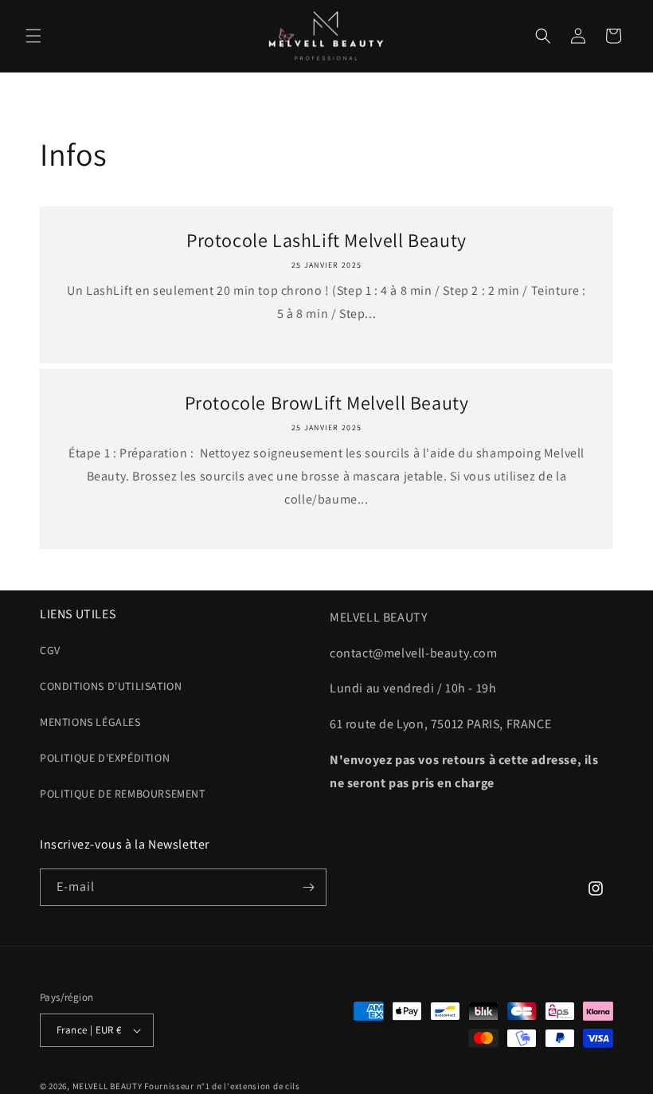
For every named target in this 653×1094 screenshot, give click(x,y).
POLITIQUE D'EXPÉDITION (105, 758)
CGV (50, 650)
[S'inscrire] (308, 887)
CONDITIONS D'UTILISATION (111, 686)
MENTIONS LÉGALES (90, 722)
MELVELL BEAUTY (107, 1086)
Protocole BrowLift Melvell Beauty (327, 402)
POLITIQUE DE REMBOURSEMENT (122, 793)
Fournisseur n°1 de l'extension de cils (222, 1086)
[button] (33, 35)
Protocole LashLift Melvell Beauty (326, 240)
